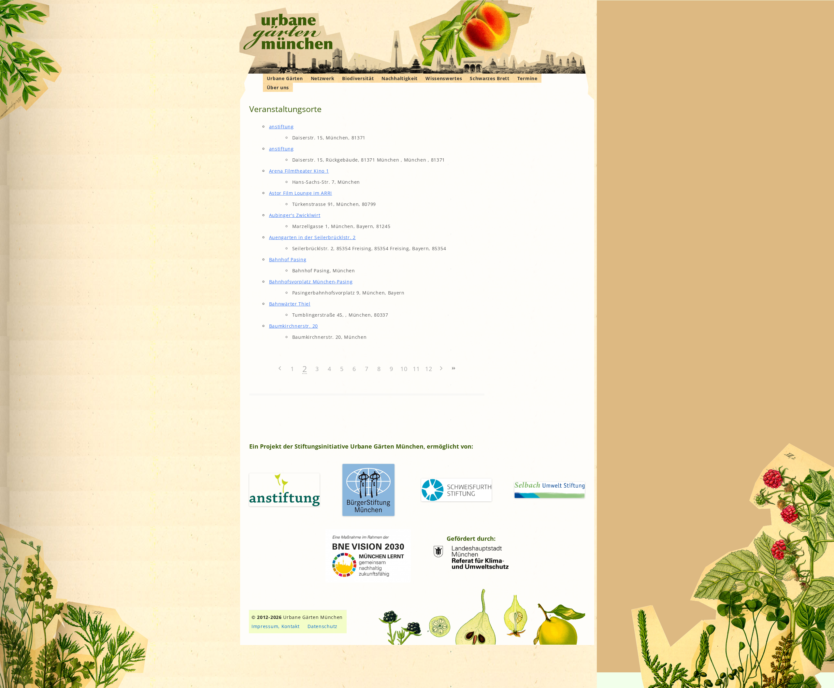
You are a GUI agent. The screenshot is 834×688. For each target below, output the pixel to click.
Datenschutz (323, 626)
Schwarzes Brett (490, 78)
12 (428, 369)
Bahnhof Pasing (288, 259)
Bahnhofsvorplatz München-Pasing (311, 282)
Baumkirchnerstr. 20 (293, 326)
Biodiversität (358, 78)
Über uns (278, 87)
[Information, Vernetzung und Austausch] (288, 32)
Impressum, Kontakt (276, 626)
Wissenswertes (443, 78)
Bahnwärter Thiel (289, 304)
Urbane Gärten (285, 78)
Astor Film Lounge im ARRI (300, 193)
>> (453, 368)
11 (416, 369)
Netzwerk (323, 78)
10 (403, 369)
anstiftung (281, 126)
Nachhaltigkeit (399, 78)
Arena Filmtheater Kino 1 (299, 171)
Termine (527, 78)
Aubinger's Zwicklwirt (295, 215)
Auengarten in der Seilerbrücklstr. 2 (312, 237)
